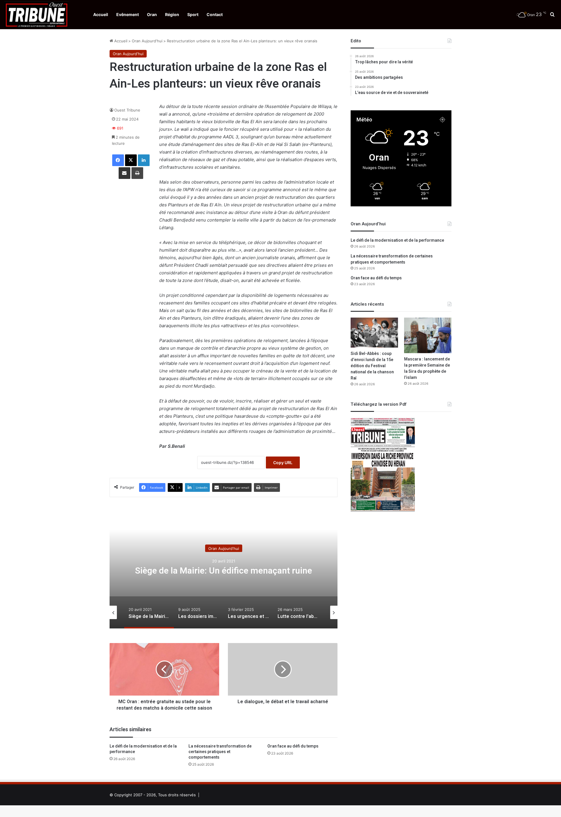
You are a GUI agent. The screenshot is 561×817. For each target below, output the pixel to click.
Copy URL (282, 462)
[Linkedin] (144, 160)
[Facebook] (118, 160)
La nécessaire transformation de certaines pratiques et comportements (220, 751)
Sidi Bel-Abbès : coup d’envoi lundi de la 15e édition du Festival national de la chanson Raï (372, 366)
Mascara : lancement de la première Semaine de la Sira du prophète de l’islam (427, 368)
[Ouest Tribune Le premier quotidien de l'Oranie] (36, 14)
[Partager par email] (124, 173)
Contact (215, 14)
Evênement (127, 14)
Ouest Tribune (127, 110)
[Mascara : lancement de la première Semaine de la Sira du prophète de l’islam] (427, 335)
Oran (152, 14)
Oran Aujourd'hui (147, 41)
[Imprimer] (137, 173)
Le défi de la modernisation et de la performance (143, 749)
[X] (131, 160)
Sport (192, 14)
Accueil (100, 14)
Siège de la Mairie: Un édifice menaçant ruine (223, 571)
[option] (223, 570)
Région (172, 14)
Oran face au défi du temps (292, 746)
